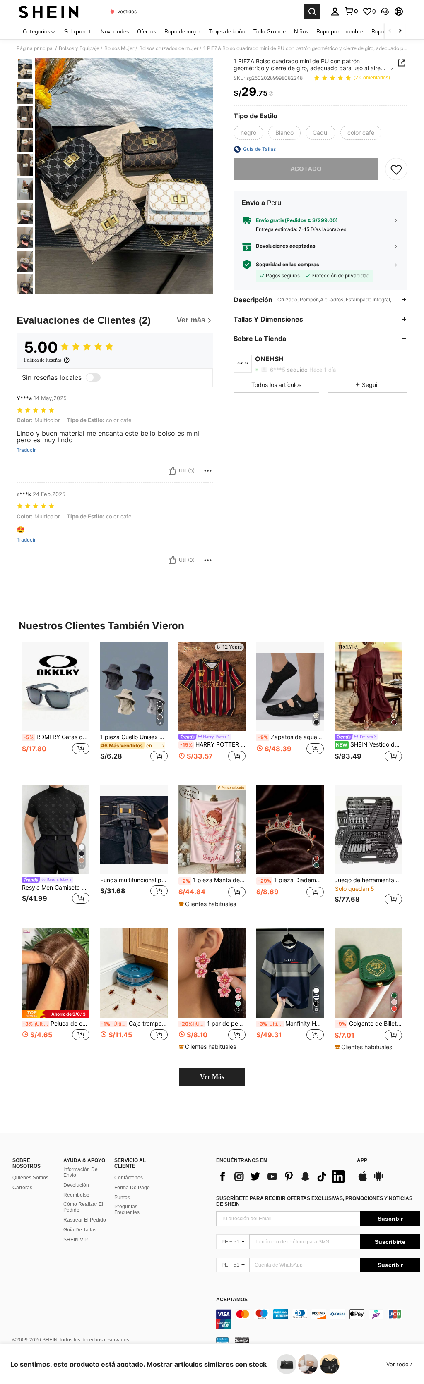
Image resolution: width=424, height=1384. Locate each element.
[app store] (363, 1180)
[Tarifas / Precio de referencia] (271, 94)
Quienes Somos (30, 1178)
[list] (282, 1176)
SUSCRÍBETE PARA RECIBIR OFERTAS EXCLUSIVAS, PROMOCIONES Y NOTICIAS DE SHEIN (314, 1201)
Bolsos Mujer (119, 48)
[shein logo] (49, 11)
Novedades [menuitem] (115, 31)
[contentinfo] (318, 1319)
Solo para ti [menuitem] (78, 31)
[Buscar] (312, 11)
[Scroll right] (400, 31)
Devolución (76, 1185)
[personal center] (335, 12)
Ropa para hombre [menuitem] (339, 31)
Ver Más (212, 1076)
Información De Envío (80, 1172)
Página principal (35, 48)
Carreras (22, 1188)
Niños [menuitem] (301, 31)
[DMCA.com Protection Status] (242, 1340)
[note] (208, 904)
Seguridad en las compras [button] (287, 264)
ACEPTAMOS (232, 1300)
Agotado (306, 169)
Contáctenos (128, 1178)
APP (362, 1160)
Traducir (26, 450)
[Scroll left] (390, 31)
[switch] (93, 377)
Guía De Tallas (79, 1230)
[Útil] (172, 471)
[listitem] (56, 706)
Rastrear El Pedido (84, 1220)
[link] (351, 11)
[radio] (248, 133)
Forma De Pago (132, 1188)
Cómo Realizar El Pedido (83, 1207)
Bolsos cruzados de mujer (168, 48)
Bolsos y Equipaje (79, 48)
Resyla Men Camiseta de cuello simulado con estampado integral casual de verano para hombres (55, 887)
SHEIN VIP (75, 1240)
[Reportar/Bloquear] (208, 471)
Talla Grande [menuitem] (269, 31)
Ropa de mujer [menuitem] (182, 31)
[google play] (378, 1180)
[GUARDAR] (396, 169)
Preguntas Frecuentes (127, 1209)
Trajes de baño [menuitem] (227, 31)
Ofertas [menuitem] (146, 31)
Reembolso (76, 1195)
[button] (385, 12)
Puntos (122, 1197)
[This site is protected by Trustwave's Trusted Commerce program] (222, 1340)
